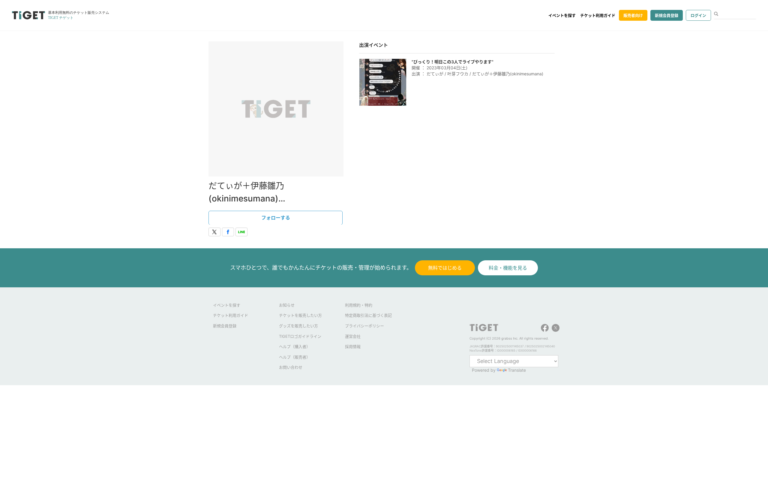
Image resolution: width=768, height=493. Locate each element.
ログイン (698, 15)
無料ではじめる (445, 268)
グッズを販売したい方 (298, 325)
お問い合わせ (290, 367)
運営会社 (353, 336)
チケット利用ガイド (597, 15)
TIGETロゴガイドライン (300, 336)
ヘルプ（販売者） (294, 357)
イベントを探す (562, 15)
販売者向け (633, 15)
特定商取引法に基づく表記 (368, 315)
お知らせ (287, 305)
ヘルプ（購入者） (294, 346)
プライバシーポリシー (364, 325)
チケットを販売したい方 (300, 315)
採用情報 (353, 346)
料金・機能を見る (508, 268)
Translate (517, 370)
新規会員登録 (666, 15)
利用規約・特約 (358, 305)
